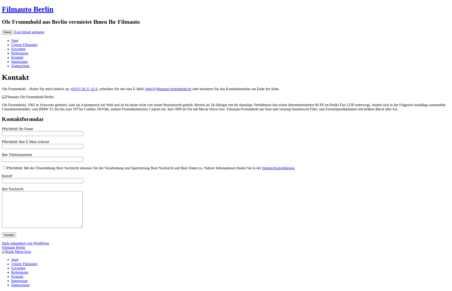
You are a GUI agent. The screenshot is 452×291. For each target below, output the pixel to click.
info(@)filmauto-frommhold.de (168, 89)
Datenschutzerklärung (278, 168)
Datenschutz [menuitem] (20, 285)
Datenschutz (20, 66)
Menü (7, 32)
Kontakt (17, 57)
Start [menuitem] (14, 260)
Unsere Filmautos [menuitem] (24, 264)
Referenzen (19, 53)
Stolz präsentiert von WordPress (25, 243)
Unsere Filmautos (24, 45)
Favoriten (18, 49)
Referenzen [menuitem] (19, 272)
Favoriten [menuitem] (18, 268)
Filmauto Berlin (27, 9)
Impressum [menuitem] (19, 281)
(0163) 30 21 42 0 (84, 89)
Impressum (19, 62)
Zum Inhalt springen (29, 32)
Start (14, 41)
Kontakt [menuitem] (17, 277)
